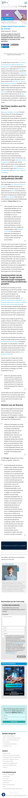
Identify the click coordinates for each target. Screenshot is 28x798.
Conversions (22, 73)
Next (25, 680)
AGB (4, 786)
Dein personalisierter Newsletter (11, 755)
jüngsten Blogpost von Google (11, 112)
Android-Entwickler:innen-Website (10, 341)
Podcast (5, 767)
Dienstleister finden (8, 761)
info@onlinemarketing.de (19, 643)
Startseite (3, 21)
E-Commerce (6, 742)
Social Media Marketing (9, 736)
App (23, 94)
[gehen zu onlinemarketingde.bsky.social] (25, 7)
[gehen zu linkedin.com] (23, 7)
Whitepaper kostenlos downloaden (12, 757)
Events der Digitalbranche (9, 765)
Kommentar (5, 614)
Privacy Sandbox (10, 197)
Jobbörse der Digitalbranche (10, 763)
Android (3, 91)
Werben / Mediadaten (8, 774)
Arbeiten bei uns (7, 780)
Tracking (15, 166)
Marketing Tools (7, 746)
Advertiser (21, 69)
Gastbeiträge (6, 776)
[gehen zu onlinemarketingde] (19, 6)
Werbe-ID (12, 190)
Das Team (5, 778)
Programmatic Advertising (9, 744)
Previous (3, 680)
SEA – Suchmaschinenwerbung (11, 740)
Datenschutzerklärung (10, 653)
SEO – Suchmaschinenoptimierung (12, 738)
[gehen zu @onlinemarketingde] (21, 7)
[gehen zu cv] (18, 570)
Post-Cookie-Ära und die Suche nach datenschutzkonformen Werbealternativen (13, 64)
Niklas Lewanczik (9, 564)
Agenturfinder (6, 753)
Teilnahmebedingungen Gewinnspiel (12, 788)
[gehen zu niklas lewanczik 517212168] (18, 569)
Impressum (6, 782)
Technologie (10, 21)
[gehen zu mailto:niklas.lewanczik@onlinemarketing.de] (18, 567)
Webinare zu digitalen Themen (11, 759)
